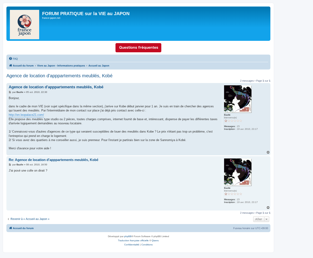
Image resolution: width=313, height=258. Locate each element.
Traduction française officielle (133, 240)
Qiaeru (155, 240)
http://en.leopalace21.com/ (26, 115)
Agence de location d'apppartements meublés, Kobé (59, 75)
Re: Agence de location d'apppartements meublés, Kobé (53, 160)
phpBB (128, 236)
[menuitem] (13, 58)
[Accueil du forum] (25, 24)
